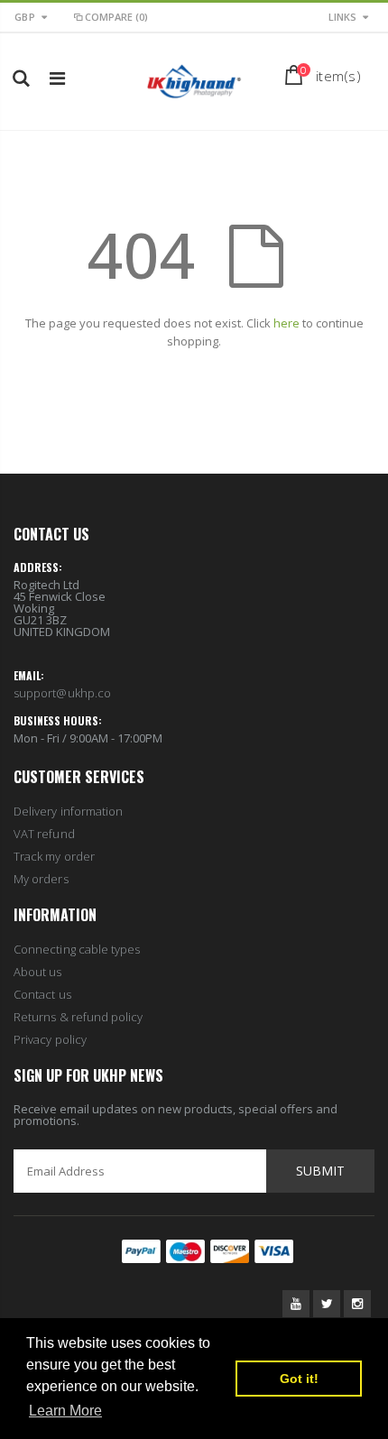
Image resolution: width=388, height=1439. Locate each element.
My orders (41, 879)
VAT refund (44, 834)
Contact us (42, 994)
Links (342, 16)
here (286, 323)
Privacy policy (50, 1039)
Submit (320, 1170)
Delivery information (68, 811)
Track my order (54, 856)
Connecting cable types (77, 949)
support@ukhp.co (62, 693)
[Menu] (57, 78)
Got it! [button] (299, 1378)
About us (38, 972)
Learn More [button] (65, 1410)
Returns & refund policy (78, 1017)
